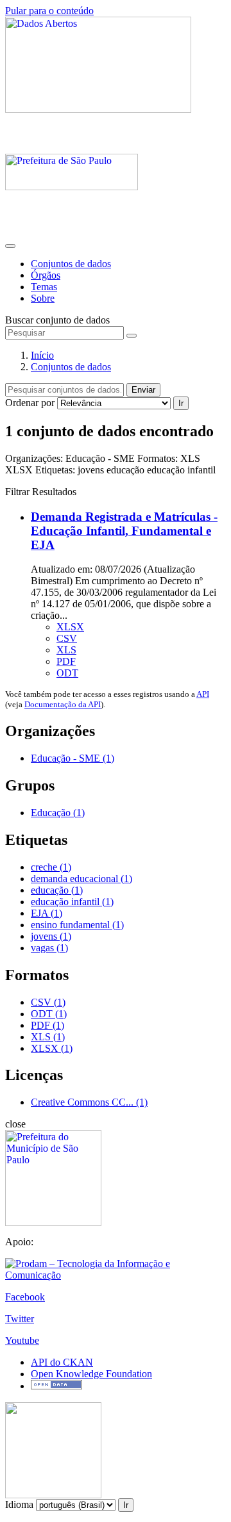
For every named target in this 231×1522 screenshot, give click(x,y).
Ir (181, 403)
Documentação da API (62, 704)
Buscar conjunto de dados (57, 320)
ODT (67, 672)
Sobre (43, 298)
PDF (66, 661)
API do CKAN (62, 1362)
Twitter (19, 1318)
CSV (66, 638)
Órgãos (45, 275)
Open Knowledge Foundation (91, 1373)
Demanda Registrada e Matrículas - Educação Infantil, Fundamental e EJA (124, 531)
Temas (44, 286)
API (202, 694)
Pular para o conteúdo (49, 10)
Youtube (22, 1340)
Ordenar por (30, 402)
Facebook (25, 1296)
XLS (66, 649)
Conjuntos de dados (71, 263)
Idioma (19, 1504)
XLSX (70, 626)
